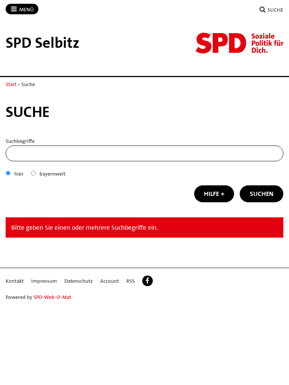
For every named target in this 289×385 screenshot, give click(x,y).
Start (11, 84)
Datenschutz (78, 280)
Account (109, 280)
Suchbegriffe (20, 141)
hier (18, 173)
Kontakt (15, 280)
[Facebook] (147, 281)
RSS (130, 280)
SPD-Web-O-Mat (52, 297)
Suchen (262, 193)
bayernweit (52, 173)
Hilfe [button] (211, 193)
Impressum (44, 280)
